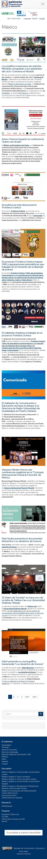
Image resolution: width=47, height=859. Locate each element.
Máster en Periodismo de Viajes (19, 84)
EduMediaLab (7, 806)
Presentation (6, 745)
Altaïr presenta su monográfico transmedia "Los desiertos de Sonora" (22, 662)
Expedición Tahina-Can (10, 814)
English (42, 18)
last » (35, 697)
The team (5, 747)
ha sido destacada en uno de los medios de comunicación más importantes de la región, (22, 613)
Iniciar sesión (16, 18)
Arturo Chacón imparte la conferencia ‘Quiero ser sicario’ (23, 140)
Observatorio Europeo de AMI (13, 819)
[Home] (12, 4)
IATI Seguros (23, 93)
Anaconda (27, 854)
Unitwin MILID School (10, 793)
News (4, 759)
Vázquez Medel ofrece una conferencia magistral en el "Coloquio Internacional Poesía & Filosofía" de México (23, 473)
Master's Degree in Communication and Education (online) (21, 773)
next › (27, 697)
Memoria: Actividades (10, 752)
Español (35, 18)
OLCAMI (5, 817)
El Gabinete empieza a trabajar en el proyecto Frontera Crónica (22, 334)
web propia (37, 216)
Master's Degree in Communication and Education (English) (21, 782)
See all (4, 821)
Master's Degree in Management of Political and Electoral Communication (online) (20, 787)
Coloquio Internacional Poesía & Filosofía (19, 488)
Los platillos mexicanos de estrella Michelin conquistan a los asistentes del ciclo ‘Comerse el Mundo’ (22, 69)
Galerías (5, 761)
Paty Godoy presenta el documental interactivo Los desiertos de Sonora (22, 540)
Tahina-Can (32, 606)
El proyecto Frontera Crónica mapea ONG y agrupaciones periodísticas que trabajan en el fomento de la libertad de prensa (23, 265)
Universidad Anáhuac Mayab (15, 609)
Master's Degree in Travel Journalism (16, 777)
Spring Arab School (9, 795)
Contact (5, 764)
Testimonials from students (12, 798)
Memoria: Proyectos (9, 750)
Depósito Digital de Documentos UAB (16, 754)
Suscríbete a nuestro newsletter (24, 832)
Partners (5, 757)
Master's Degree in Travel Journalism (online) (19, 779)
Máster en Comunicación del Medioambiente (19, 791)
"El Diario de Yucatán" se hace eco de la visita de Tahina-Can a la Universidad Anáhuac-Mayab (23, 600)
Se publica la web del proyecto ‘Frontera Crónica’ (19, 206)
